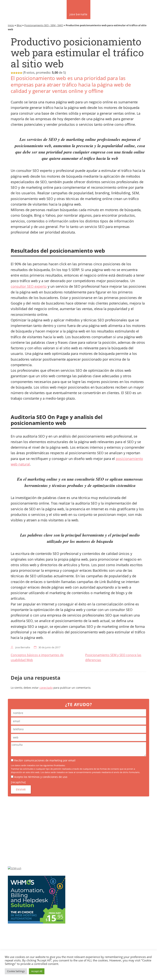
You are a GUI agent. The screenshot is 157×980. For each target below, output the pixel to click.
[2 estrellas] (14, 73)
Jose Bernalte (22, 647)
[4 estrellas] (19, 73)
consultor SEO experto (29, 286)
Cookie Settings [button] (16, 971)
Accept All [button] (36, 971)
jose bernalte (78, 14)
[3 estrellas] (16, 73)
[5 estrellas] (21, 73)
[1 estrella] (12, 73)
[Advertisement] (78, 831)
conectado (46, 687)
